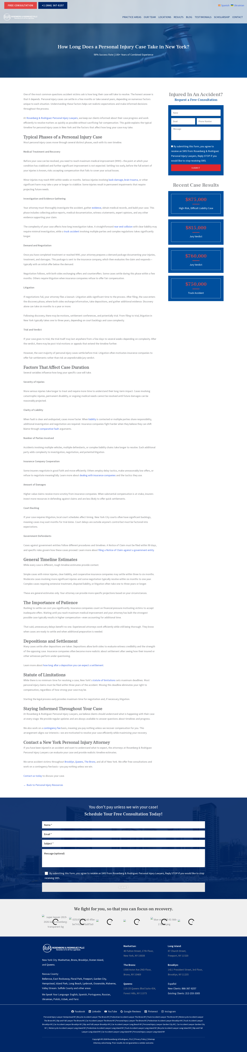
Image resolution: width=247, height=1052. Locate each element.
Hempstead (48, 983)
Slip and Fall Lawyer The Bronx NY (70, 1020)
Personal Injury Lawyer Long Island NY (149, 1031)
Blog (189, 17)
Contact (237, 17)
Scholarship (222, 17)
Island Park (62, 983)
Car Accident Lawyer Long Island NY (117, 1031)
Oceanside (99, 983)
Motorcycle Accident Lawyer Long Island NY (67, 1028)
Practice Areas (131, 17)
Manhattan (64, 960)
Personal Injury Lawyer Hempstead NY (60, 1017)
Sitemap (151, 1039)
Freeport (87, 978)
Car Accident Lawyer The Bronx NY (100, 1020)
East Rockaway (61, 978)
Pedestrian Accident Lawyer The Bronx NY (128, 1017)
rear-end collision (123, 226)
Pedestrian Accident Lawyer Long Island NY (105, 1028)
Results (178, 17)
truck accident (71, 231)
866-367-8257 (189, 988)
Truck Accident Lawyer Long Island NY (141, 1028)
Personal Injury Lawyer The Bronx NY (131, 1020)
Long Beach (75, 983)
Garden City (100, 978)
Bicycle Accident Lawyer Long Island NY (174, 1028)
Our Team (150, 17)
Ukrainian (47, 999)
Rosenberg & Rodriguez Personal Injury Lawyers (52, 118)
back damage (115, 179)
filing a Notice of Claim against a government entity (126, 550)
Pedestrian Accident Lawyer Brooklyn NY (165, 1020)
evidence (96, 207)
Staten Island (96, 960)
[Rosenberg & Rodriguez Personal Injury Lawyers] (20, 17)
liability (92, 419)
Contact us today (32, 775)
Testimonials (203, 17)
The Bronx (89, 761)
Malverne (110, 983)
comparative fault (49, 428)
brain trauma (131, 179)
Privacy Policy (140, 1039)
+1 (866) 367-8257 (53, 5)
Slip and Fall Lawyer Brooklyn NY (96, 1024)
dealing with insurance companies (97, 475)
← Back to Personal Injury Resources (43, 785)
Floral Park (76, 978)
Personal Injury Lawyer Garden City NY (159, 1024)
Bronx (74, 960)
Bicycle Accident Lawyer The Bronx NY (93, 1017)
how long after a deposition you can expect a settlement (73, 665)
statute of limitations (103, 680)
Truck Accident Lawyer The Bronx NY (162, 1017)
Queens (79, 761)
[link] (223, 5)
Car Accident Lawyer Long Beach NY (126, 1024)
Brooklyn (69, 761)
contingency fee (52, 728)
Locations (164, 17)
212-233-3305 (192, 993)
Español (172, 983)
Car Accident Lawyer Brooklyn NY (68, 1024)
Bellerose (47, 978)
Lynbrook (87, 983)
